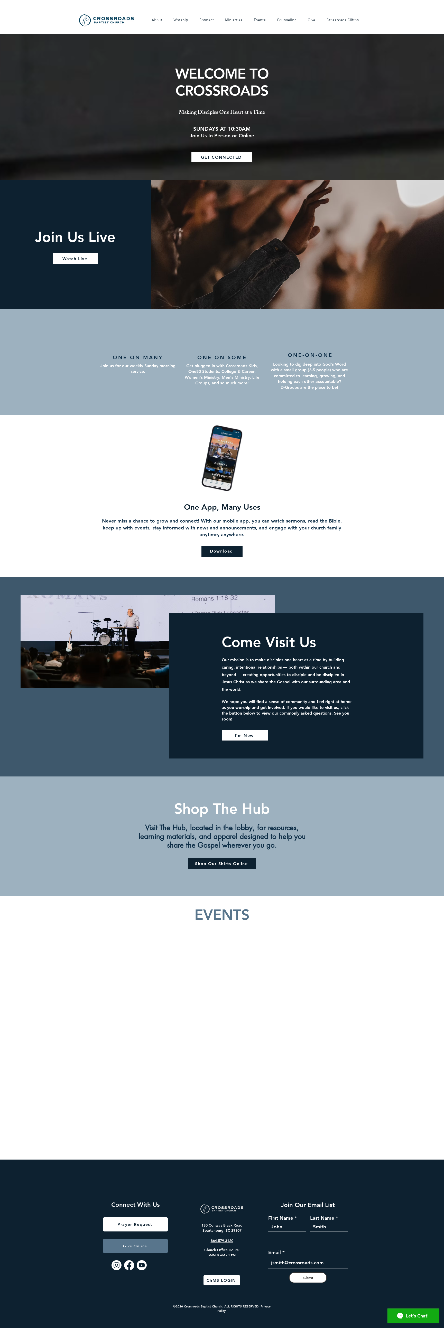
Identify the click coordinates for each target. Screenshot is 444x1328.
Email (274, 1252)
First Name (280, 1218)
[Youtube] (142, 1265)
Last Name (322, 1218)
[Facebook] (129, 1265)
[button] (159, 20)
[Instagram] (117, 1265)
